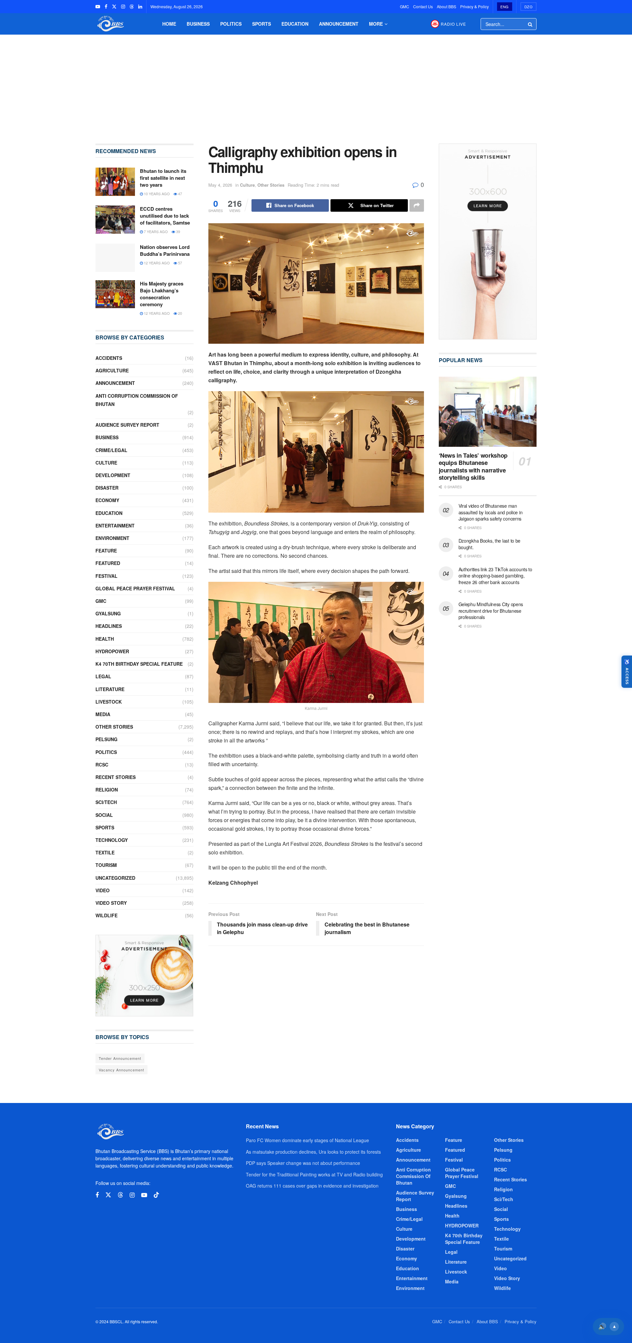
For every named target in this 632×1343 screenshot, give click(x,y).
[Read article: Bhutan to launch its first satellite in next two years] (115, 182)
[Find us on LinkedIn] (140, 6)
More (376, 23)
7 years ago (155, 231)
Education (294, 23)
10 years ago (156, 193)
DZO (528, 6)
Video (102, 890)
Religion (106, 789)
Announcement (338, 23)
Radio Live (453, 24)
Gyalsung (108, 613)
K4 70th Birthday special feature (139, 663)
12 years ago (156, 262)
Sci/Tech (106, 802)
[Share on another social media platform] (416, 205)
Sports (261, 23)
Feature (106, 550)
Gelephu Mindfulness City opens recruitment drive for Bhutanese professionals (491, 610)
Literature (109, 689)
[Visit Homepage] (109, 24)
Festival (106, 576)
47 (179, 193)
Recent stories (115, 777)
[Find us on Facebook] (106, 6)
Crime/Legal (111, 450)
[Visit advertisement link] (144, 975)
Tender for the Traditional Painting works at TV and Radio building (314, 1174)
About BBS (446, 6)
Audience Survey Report (127, 424)
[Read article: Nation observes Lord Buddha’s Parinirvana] (115, 258)
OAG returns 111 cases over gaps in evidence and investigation (312, 1185)
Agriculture (112, 370)
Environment (112, 538)
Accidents (108, 358)
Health (104, 638)
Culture (247, 185)
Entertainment (115, 525)
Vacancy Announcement (121, 1069)
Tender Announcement (120, 1058)
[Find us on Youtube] (97, 6)
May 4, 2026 (220, 185)
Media (102, 714)
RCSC (101, 764)
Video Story (111, 903)
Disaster (106, 487)
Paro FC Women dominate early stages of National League (307, 1140)
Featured (107, 563)
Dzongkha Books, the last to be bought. (490, 544)
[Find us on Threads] (132, 6)
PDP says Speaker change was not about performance (303, 1163)
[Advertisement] (316, 84)
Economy (107, 500)
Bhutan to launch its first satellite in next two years (163, 177)
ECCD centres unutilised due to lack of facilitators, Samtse (165, 215)
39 (177, 231)
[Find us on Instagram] (123, 6)
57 (179, 262)
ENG (504, 6)
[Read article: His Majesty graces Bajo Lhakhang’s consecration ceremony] (115, 294)
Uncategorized (115, 877)
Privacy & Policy (474, 6)
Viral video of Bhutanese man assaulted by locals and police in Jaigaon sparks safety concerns (491, 512)
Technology (111, 840)
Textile (105, 852)
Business (198, 23)
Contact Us (423, 6)
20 (179, 313)
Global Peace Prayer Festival (135, 588)
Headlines (108, 626)
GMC (404, 6)
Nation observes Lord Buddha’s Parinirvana (165, 250)
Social (104, 815)
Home (169, 23)
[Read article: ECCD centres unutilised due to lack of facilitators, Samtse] (115, 219)
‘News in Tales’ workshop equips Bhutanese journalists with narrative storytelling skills (473, 466)
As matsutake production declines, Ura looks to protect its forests (313, 1151)
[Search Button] (531, 24)
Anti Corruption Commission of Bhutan (136, 399)
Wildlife (106, 915)
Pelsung (106, 739)
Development (112, 475)
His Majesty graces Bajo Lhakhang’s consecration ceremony (161, 294)
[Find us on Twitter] (114, 6)
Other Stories (270, 185)
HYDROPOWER (112, 651)
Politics (231, 23)
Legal (103, 676)
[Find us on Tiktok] (156, 1195)
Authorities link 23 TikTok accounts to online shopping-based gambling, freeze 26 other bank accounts (495, 575)
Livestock (108, 701)
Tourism (106, 865)
